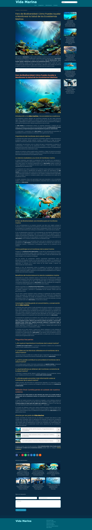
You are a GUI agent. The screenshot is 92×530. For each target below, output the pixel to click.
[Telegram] (34, 455)
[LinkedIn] (31, 455)
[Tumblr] (28, 455)
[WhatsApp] (25, 455)
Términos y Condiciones (51, 521)
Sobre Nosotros (48, 5)
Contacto (55, 5)
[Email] (37, 455)
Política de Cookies (50, 523)
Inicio (35, 5)
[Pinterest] (22, 455)
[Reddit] (40, 455)
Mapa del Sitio (49, 527)
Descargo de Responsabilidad (52, 526)
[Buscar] (76, 2)
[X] (19, 455)
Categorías (40, 5)
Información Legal (49, 520)
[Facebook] (16, 455)
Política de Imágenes (50, 524)
